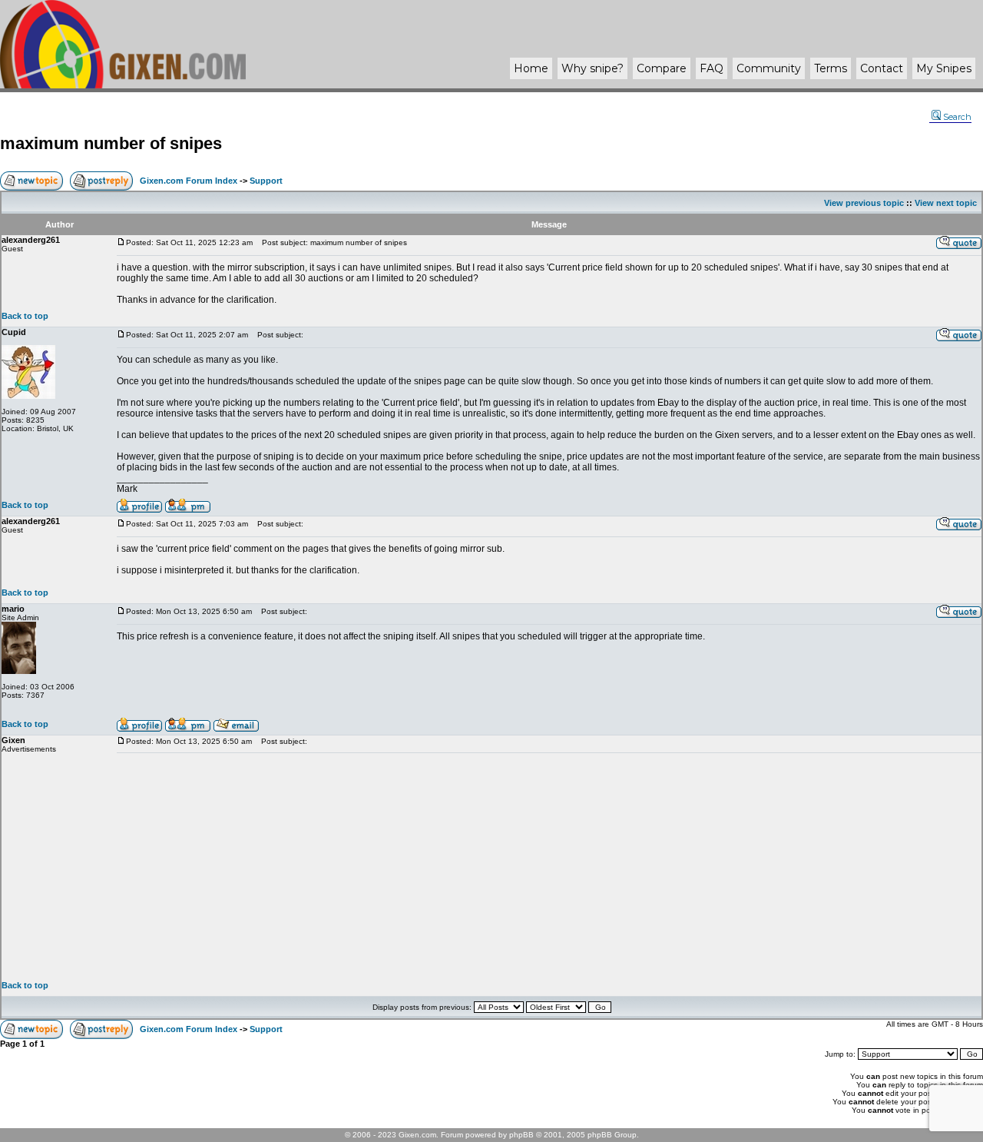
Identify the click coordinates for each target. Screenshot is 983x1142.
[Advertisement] (549, 866)
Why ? (592, 68)
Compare (662, 68)
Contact (881, 68)
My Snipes (943, 68)
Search (957, 116)
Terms (830, 68)
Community (768, 68)
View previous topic (864, 202)
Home (531, 68)
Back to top (25, 315)
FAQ (711, 68)
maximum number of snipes (111, 143)
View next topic (946, 202)
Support (266, 180)
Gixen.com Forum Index (188, 180)
